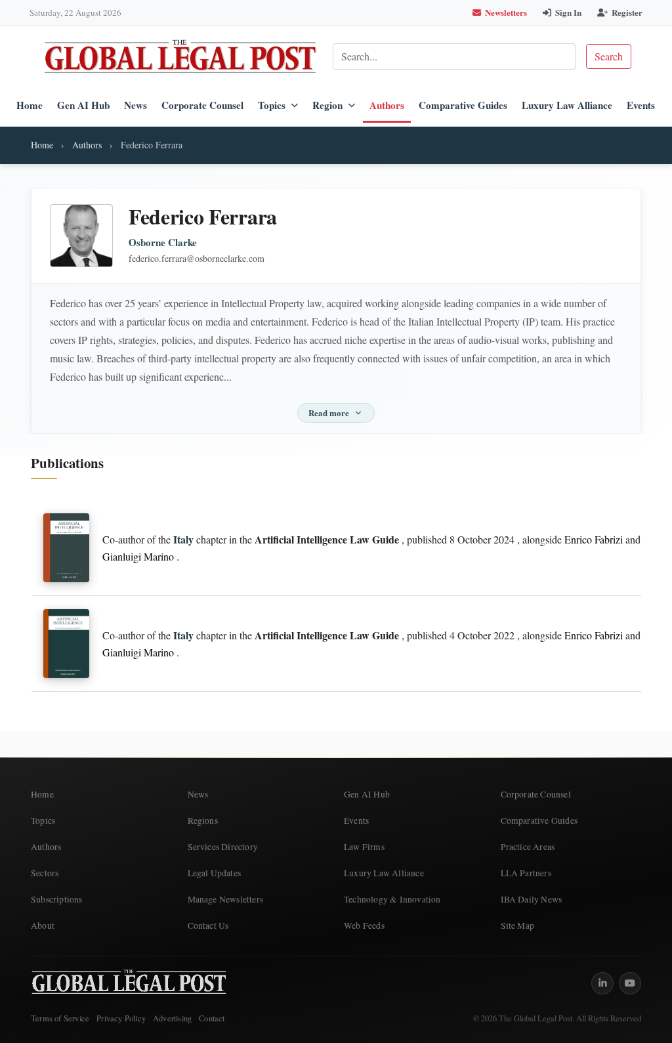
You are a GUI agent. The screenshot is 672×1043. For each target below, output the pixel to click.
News (135, 105)
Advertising (172, 1018)
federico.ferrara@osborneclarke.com (196, 258)
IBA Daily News (531, 899)
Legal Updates (215, 873)
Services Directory (223, 847)
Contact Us (208, 925)
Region (327, 105)
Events (641, 105)
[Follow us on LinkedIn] (602, 983)
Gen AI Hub (83, 105)
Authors (386, 105)
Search (609, 56)
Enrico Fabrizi (593, 539)
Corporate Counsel (202, 105)
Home (29, 105)
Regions (203, 820)
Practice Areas (528, 847)
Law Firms (364, 847)
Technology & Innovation (392, 899)
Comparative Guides (463, 105)
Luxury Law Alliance (567, 105)
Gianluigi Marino (138, 556)
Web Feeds (364, 925)
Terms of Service (60, 1018)
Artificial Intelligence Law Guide (327, 539)
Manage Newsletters (226, 899)
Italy (183, 539)
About (42, 925)
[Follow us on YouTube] (630, 983)
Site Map (518, 925)
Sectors (44, 873)
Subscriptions (57, 899)
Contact (211, 1018)
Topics (271, 105)
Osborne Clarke (163, 242)
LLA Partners (526, 873)
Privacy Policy (121, 1018)
